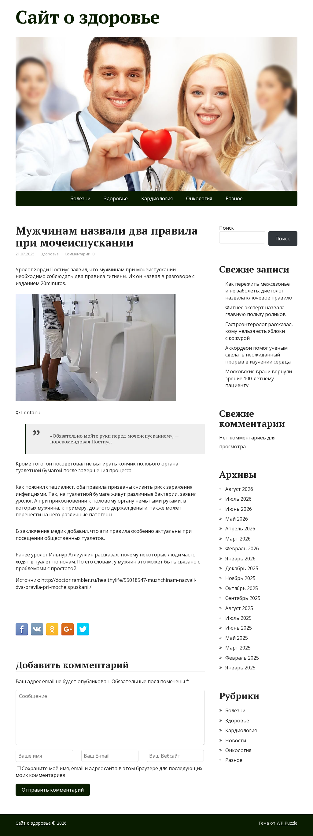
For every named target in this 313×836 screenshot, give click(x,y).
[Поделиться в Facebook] (22, 629)
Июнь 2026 (238, 509)
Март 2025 (238, 647)
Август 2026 (239, 489)
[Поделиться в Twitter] (83, 629)
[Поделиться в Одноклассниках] (52, 629)
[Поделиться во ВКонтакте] (37, 629)
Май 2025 (236, 638)
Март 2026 (238, 538)
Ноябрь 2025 (240, 578)
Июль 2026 (238, 498)
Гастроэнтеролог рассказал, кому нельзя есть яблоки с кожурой (259, 331)
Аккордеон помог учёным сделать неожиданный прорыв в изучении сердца (258, 355)
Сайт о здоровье (88, 16)
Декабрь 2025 (241, 568)
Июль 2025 (238, 618)
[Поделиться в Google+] (67, 629)
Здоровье (116, 198)
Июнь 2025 (238, 627)
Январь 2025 (240, 667)
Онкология (199, 198)
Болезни (80, 198)
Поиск (226, 227)
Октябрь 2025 (241, 588)
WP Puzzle (287, 823)
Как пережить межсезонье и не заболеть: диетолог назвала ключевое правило (258, 291)
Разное (234, 198)
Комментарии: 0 (79, 254)
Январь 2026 (240, 558)
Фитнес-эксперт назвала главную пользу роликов (255, 311)
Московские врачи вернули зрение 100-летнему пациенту (258, 378)
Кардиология (157, 198)
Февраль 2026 (242, 548)
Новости (235, 740)
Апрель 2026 (240, 528)
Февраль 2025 (242, 657)
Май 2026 (236, 518)
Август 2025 (239, 608)
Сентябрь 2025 (242, 598)
